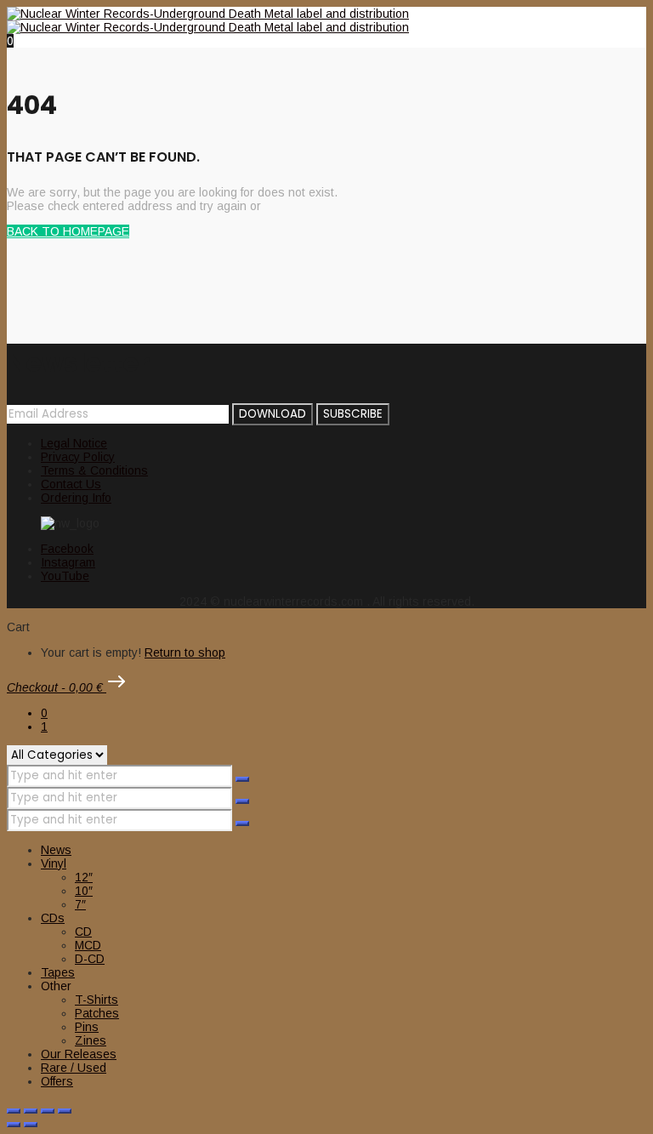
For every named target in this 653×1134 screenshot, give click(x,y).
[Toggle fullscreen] (30, 1111)
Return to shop (185, 652)
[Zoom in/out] (13, 1111)
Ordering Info (76, 497)
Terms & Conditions (94, 470)
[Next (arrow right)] (30, 1124)
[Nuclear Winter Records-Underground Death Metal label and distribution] (208, 20)
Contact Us (71, 484)
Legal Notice (74, 443)
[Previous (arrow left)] (13, 1124)
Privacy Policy (78, 457)
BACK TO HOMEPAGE (68, 231)
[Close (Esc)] (64, 1111)
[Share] (47, 1111)
